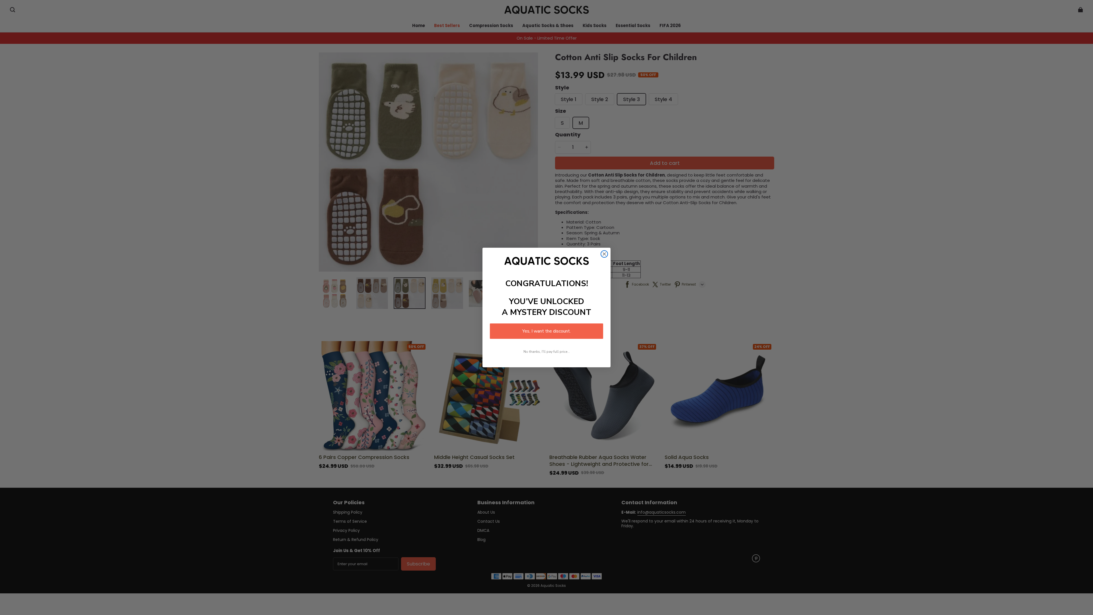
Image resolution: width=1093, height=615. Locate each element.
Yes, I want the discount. (546, 331)
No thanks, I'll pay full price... (546, 351)
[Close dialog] (604, 254)
